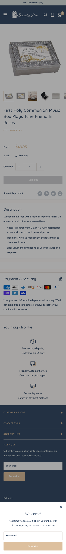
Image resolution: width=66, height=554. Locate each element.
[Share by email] (60, 193)
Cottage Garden (13, 130)
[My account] (52, 15)
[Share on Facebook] (39, 193)
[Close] (61, 507)
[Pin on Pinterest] (46, 193)
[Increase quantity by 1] (40, 167)
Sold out (33, 180)
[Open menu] (5, 14)
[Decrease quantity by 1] (19, 167)
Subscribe (33, 546)
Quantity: (8, 167)
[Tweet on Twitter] (53, 193)
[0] (59, 15)
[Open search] (46, 15)
